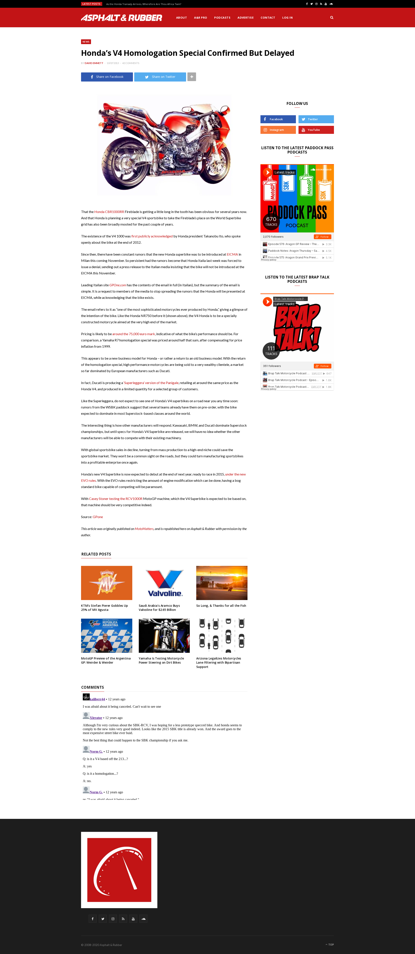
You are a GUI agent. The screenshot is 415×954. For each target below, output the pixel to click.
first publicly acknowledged (152, 236)
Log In (287, 17)
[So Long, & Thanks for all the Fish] (221, 583)
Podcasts (222, 17)
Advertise (246, 17)
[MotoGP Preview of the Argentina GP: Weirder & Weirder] (106, 636)
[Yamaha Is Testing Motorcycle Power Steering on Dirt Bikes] (164, 636)
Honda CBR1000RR (109, 212)
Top (331, 944)
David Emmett (94, 63)
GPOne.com (117, 285)
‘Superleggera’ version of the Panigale (151, 383)
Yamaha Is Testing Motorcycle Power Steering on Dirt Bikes (161, 660)
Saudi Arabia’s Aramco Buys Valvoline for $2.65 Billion (159, 607)
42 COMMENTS (130, 63)
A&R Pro (200, 17)
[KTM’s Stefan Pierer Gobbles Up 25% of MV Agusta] (106, 583)
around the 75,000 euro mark (133, 334)
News (86, 41)
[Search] (332, 17)
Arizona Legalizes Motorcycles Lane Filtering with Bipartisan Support (218, 662)
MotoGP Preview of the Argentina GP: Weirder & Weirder (106, 660)
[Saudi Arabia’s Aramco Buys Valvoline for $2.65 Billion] (164, 583)
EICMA (232, 254)
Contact (268, 17)
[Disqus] (164, 746)
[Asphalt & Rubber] (121, 17)
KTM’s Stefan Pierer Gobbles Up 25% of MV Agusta (104, 607)
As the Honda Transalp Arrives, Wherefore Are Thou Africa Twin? (143, 4)
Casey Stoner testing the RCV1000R (115, 498)
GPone (98, 517)
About (181, 17)
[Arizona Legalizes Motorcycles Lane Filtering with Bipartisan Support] (221, 636)
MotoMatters (144, 529)
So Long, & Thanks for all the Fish (221, 605)
